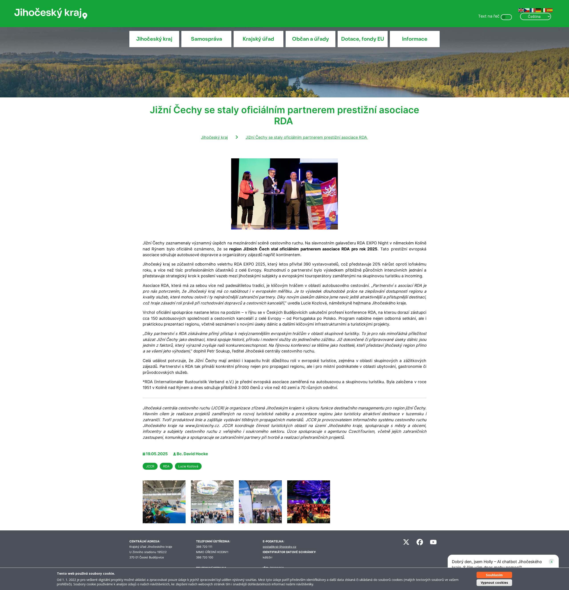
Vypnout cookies (494, 582)
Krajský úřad (258, 39)
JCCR (150, 466)
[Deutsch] (538, 10)
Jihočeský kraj (154, 39)
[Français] (533, 10)
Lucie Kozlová (188, 466)
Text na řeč (488, 16)
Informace (414, 39)
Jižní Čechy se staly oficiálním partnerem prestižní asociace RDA (307, 137)
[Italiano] (544, 10)
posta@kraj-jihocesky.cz (279, 546)
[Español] (550, 10)
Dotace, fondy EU (362, 39)
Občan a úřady (310, 39)
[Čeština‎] (527, 10)
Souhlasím (494, 575)
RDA (166, 466)
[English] (521, 10)
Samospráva (206, 39)
